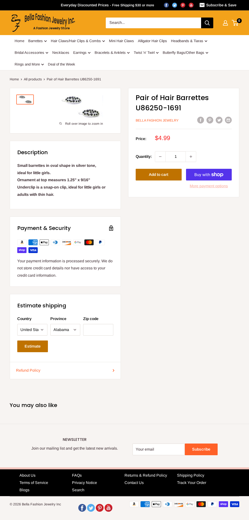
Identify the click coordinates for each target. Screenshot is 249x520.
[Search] (207, 23)
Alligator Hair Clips (152, 41)
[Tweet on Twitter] (219, 120)
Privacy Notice (84, 483)
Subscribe (201, 449)
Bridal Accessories (29, 52)
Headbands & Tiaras (187, 41)
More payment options (209, 186)
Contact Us (134, 483)
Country (24, 319)
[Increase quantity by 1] (191, 156)
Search (78, 490)
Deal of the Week (61, 64)
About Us (27, 475)
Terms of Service (33, 483)
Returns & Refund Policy (145, 475)
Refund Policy (28, 370)
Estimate (33, 346)
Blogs (24, 490)
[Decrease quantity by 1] (160, 156)
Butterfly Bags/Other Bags (183, 52)
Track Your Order (191, 483)
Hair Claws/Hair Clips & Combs (76, 41)
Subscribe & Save (221, 5)
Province (58, 319)
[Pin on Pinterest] (209, 120)
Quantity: (144, 156)
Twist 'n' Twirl (144, 52)
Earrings (80, 52)
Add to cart (158, 174)
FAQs (77, 475)
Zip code (90, 319)
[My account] (225, 23)
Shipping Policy (190, 475)
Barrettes (35, 41)
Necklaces (60, 52)
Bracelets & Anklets (110, 52)
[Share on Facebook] (200, 120)
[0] (235, 23)
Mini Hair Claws (121, 41)
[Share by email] (228, 120)
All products (33, 79)
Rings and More (27, 64)
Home (19, 41)
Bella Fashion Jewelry (157, 120)
